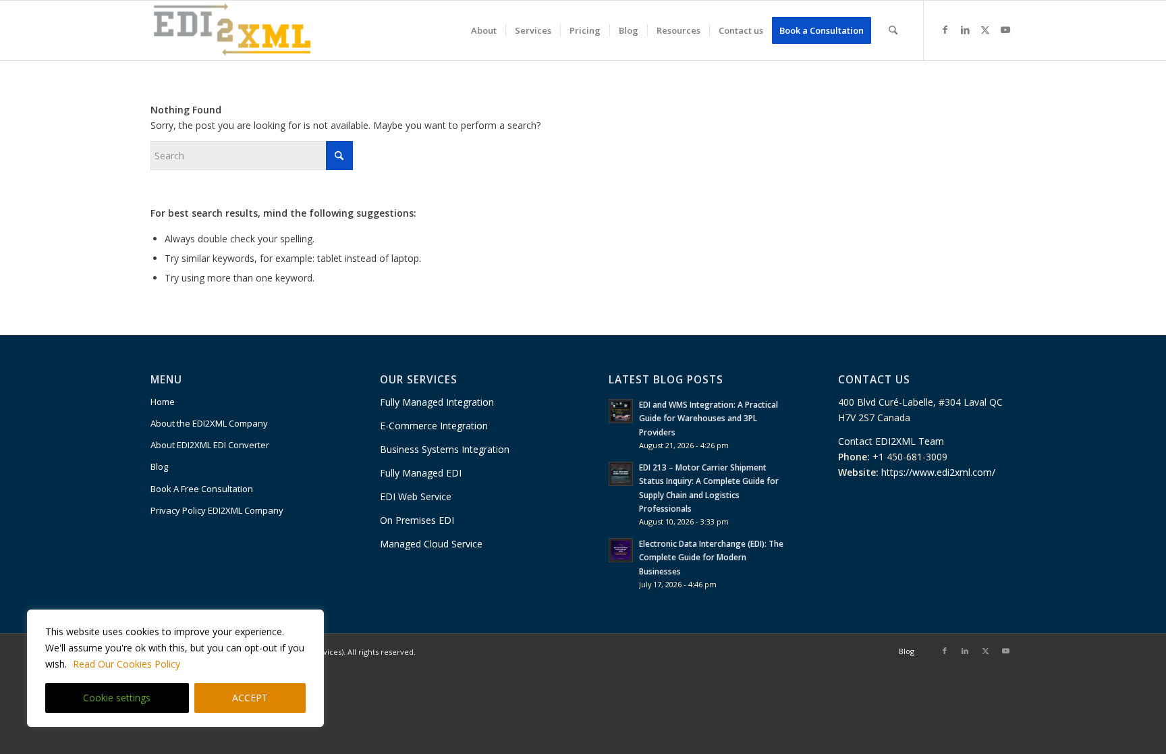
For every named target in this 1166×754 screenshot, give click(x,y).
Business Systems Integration (444, 449)
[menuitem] (483, 30)
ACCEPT (250, 697)
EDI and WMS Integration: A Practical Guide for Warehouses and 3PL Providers (708, 418)
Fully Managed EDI (421, 472)
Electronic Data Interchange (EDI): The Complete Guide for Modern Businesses (711, 557)
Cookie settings (116, 697)
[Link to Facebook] (945, 30)
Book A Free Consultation (201, 489)
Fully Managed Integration (437, 402)
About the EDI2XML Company (209, 423)
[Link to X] (985, 30)
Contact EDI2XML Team (891, 441)
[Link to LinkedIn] (965, 30)
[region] (175, 668)
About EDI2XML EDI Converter (209, 445)
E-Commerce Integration (434, 425)
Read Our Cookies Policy (126, 663)
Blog (159, 466)
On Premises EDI (418, 520)
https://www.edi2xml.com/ (938, 472)
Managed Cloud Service (431, 543)
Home (162, 402)
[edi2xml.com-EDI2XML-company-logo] (232, 30)
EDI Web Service (417, 496)
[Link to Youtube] (1005, 30)
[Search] (893, 30)
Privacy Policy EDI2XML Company (216, 510)
